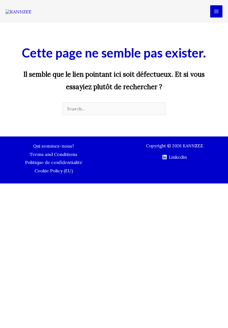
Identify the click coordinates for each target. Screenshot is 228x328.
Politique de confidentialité (53, 162)
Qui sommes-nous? (53, 146)
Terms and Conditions (53, 154)
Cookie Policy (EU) (53, 170)
